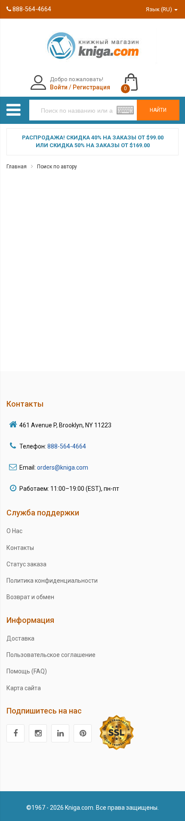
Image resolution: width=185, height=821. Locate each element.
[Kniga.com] (92, 45)
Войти (59, 87)
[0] (139, 78)
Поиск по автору (57, 167)
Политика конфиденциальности (52, 580)
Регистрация (91, 87)
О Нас (14, 530)
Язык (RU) (159, 9)
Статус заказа (26, 564)
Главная (16, 167)
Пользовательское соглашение (51, 654)
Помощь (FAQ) (26, 671)
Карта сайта (23, 688)
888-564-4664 (31, 9)
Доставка (20, 638)
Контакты (20, 547)
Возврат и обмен (30, 597)
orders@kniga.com (62, 467)
